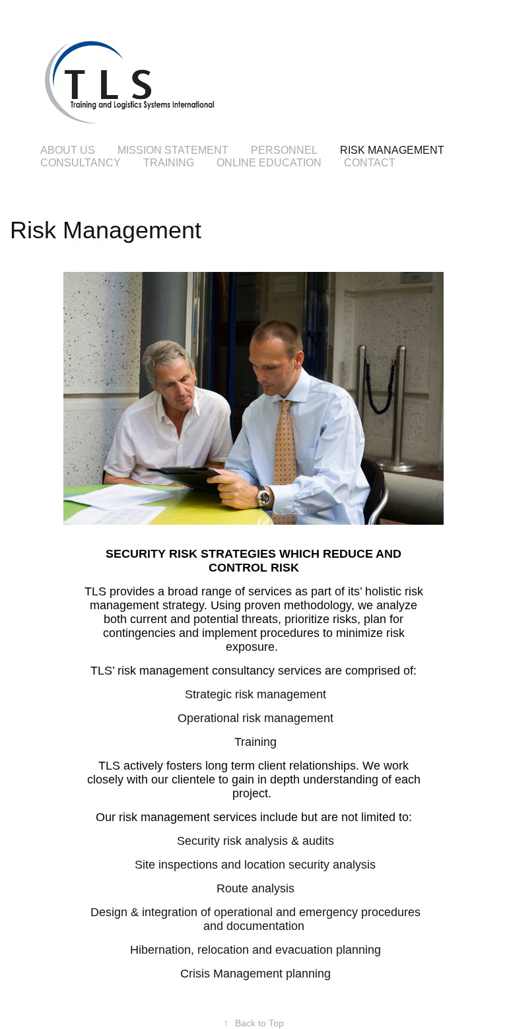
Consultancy (80, 162)
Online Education (269, 162)
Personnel (284, 150)
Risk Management (392, 150)
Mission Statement (173, 150)
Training (168, 162)
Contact (369, 162)
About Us (67, 150)
